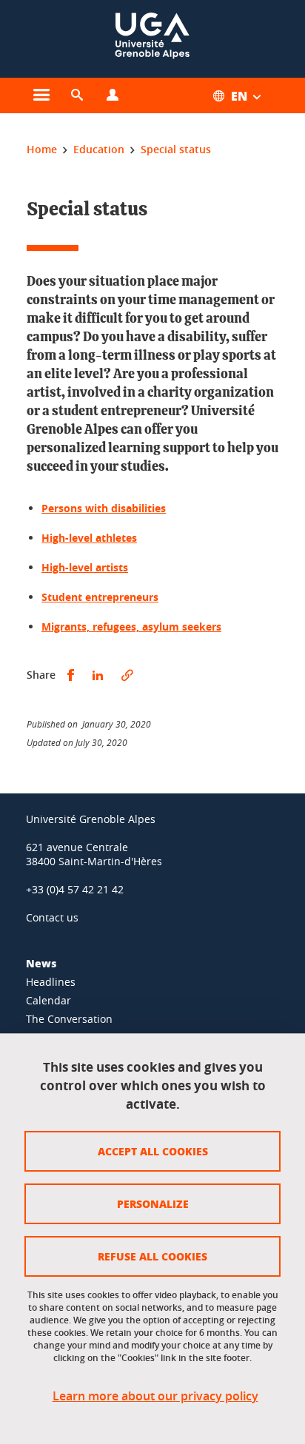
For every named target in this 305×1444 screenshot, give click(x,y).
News (41, 963)
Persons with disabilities (103, 508)
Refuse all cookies (152, 1256)
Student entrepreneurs (99, 597)
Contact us (52, 917)
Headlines (51, 982)
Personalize (153, 1203)
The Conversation (69, 1019)
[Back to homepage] (152, 39)
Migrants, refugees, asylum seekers (131, 626)
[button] (77, 95)
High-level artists (84, 567)
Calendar (48, 1000)
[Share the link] (127, 675)
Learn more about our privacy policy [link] (155, 1396)
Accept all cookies (153, 1151)
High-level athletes (89, 538)
